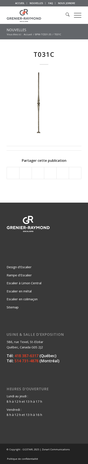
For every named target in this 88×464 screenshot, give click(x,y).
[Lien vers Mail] (78, 454)
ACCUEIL (20, 3)
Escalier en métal (19, 291)
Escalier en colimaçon (22, 299)
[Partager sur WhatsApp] (38, 173)
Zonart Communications (56, 449)
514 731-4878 (26, 360)
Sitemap (13, 307)
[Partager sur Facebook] (13, 173)
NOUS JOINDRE (66, 3)
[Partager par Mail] (75, 173)
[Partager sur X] (25, 173)
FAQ (50, 3)
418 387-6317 (26, 355)
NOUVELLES (36, 3)
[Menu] (75, 15)
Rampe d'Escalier (19, 275)
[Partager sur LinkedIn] (63, 173)
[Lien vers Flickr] (65, 454)
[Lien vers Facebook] (59, 454)
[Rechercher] (65, 15)
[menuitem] (20, 3)
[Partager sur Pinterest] (50, 173)
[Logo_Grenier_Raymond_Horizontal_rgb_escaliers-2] (36, 15)
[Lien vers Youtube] (72, 454)
